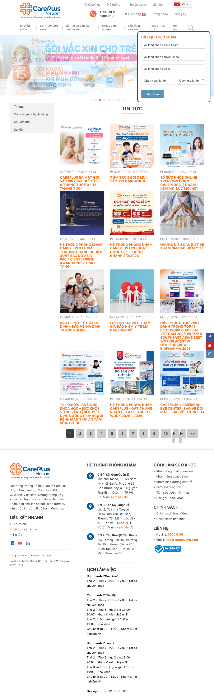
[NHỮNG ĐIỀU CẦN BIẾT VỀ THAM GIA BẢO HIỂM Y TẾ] (182, 213)
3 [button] (100, 100)
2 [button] (95, 100)
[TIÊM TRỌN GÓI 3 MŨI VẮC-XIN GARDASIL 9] (132, 146)
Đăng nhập (160, 14)
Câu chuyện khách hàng (31, 114)
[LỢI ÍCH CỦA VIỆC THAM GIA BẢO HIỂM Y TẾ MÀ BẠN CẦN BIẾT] (132, 291)
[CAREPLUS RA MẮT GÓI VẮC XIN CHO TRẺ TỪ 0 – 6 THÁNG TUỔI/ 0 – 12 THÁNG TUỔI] (82, 146)
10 (166, 433)
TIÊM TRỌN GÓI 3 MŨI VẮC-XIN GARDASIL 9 (128, 179)
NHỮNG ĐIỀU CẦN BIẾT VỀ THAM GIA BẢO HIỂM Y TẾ (182, 246)
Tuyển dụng (138, 4)
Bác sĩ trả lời (158, 27)
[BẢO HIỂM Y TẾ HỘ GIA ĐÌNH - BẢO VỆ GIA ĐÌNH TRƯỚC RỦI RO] (82, 291)
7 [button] (118, 100)
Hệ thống (113, 4)
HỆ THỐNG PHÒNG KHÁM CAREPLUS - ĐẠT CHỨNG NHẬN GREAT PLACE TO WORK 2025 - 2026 (131, 410)
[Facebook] (210, 337)
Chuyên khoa (25, 27)
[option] (107, 65)
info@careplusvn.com (182, 539)
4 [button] (104, 100)
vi (184, 4)
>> (192, 433)
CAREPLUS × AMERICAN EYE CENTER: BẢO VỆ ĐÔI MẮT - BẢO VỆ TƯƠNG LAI (182, 408)
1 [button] (91, 100)
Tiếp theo (152, 94)
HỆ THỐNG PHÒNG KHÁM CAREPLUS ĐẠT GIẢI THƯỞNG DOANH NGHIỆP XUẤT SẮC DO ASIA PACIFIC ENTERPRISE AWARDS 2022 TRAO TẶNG (81, 256)
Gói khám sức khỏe (49, 27)
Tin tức (175, 27)
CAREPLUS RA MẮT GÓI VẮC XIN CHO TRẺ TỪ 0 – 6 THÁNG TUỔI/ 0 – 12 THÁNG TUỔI (80, 183)
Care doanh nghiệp (109, 27)
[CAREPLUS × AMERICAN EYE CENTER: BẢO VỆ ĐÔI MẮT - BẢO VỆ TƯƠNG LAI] (182, 373)
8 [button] (123, 100)
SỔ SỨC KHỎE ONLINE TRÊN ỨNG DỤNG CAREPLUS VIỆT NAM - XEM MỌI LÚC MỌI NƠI (179, 183)
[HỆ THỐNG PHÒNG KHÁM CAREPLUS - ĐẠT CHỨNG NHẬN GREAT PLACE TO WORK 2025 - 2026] (132, 373)
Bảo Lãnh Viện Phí (134, 27)
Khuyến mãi (22, 122)
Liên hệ (158, 4)
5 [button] (109, 100)
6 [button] (114, 100)
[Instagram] (210, 354)
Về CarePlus (92, 4)
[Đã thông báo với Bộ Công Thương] (167, 548)
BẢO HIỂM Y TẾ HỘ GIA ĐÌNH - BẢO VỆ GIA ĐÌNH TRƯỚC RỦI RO (80, 326)
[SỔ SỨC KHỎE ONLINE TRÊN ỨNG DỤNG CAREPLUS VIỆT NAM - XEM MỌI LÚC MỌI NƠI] (182, 146)
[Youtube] (210, 346)
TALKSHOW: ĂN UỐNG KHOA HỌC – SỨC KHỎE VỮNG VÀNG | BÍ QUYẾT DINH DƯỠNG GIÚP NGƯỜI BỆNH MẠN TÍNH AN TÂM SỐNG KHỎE (81, 414)
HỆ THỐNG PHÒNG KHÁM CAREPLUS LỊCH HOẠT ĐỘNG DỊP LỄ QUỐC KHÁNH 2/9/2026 (131, 250)
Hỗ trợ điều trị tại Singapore (77, 27)
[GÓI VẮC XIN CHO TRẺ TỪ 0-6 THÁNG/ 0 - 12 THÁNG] (107, 65)
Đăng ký (180, 14)
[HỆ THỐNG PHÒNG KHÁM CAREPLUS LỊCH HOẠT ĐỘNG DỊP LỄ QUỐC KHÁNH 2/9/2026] (132, 213)
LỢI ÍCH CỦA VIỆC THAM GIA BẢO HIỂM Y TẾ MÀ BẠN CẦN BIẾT (130, 326)
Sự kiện (19, 129)
